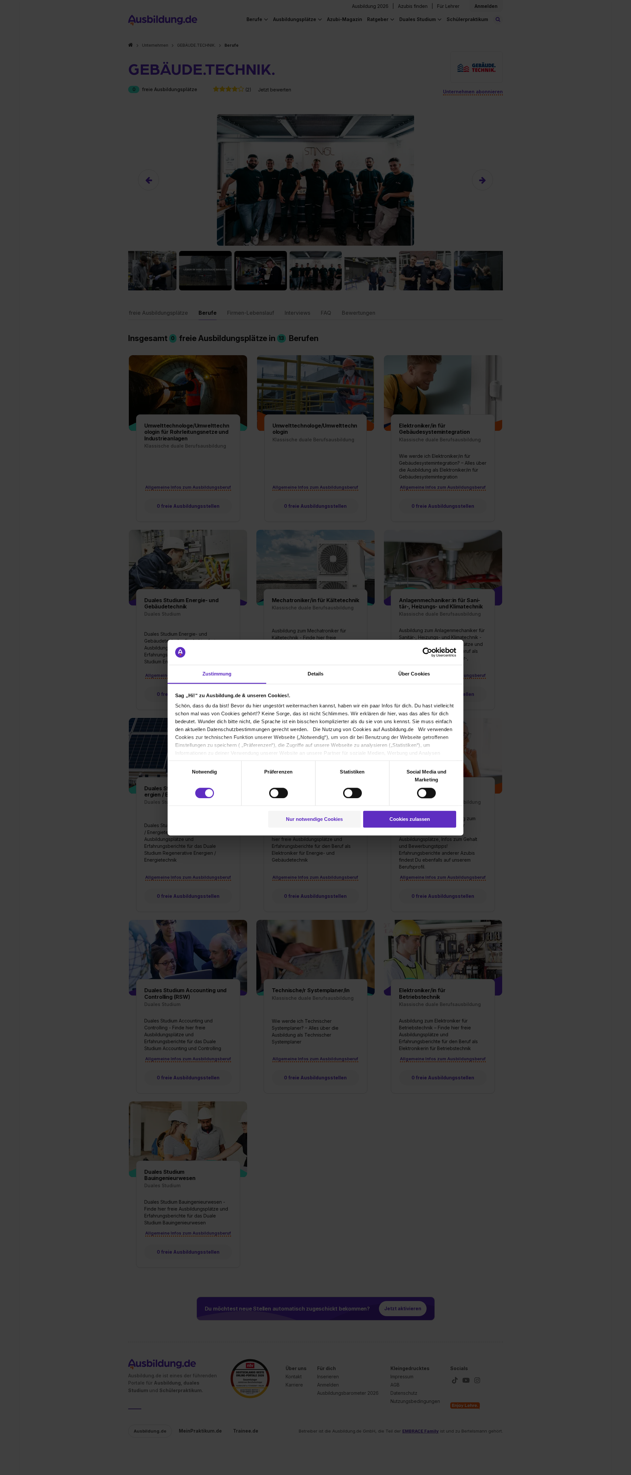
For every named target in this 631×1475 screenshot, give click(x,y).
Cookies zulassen (409, 819)
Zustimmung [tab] (217, 674)
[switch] (278, 793)
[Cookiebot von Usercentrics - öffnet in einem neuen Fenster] (427, 652)
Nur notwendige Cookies (314, 819)
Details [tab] (316, 674)
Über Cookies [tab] (414, 674)
